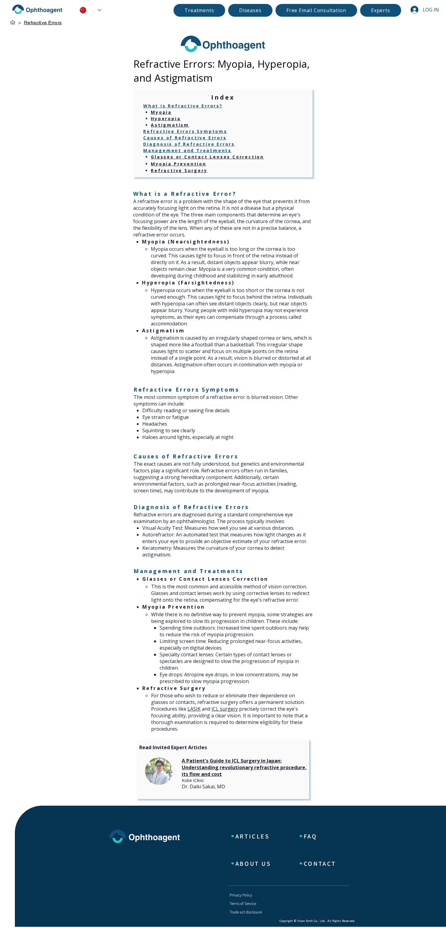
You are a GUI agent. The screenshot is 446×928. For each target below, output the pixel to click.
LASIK (194, 708)
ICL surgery (224, 708)
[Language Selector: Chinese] (86, 10)
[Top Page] (12, 22)
